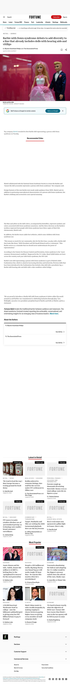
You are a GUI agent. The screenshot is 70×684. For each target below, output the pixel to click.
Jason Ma (52, 580)
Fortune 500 (18, 22)
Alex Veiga (28, 495)
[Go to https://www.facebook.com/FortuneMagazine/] (50, 679)
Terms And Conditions (47, 668)
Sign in (65, 17)
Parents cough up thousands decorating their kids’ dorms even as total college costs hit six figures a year (57, 488)
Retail (6, 33)
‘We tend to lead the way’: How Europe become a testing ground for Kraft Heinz (12, 484)
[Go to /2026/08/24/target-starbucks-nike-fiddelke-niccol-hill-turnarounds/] (35, 508)
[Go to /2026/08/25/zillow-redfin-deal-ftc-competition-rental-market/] (35, 469)
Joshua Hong (9, 535)
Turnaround (30, 519)
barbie (13, 33)
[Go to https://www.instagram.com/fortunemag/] (60, 679)
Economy (50, 562)
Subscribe (56, 17)
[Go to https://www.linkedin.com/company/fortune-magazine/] (56, 679)
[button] (4, 22)
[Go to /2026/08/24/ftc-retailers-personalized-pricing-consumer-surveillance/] (13, 508)
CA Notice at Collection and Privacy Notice (16, 678)
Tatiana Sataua (54, 496)
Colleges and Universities (52, 481)
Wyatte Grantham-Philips (13, 48)
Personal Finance (54, 478)
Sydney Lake (9, 580)
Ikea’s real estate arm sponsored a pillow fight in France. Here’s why (56, 524)
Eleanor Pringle (32, 622)
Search (9, 17)
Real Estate (29, 478)
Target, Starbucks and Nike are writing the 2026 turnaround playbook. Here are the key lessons (35, 525)
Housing (39, 478)
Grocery (13, 517)
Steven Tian (29, 533)
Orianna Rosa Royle (33, 582)
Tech (32, 22)
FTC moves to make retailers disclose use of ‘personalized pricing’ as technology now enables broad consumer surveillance (12, 525)
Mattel (15, 131)
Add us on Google (53, 111)
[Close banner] (63, 111)
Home (4, 22)
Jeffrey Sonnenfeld (33, 531)
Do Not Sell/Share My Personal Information (32, 678)
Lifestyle (47, 22)
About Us (16, 664)
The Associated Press (31, 48)
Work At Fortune (18, 668)
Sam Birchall (9, 491)
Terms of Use (41, 677)
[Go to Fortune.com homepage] (35, 17)
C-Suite (28, 602)
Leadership (39, 22)
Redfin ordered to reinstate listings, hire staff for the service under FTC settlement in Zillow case (34, 485)
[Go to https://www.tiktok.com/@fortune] (63, 679)
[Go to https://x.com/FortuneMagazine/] (53, 679)
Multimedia (63, 22)
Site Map (16, 671)
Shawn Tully (62, 580)
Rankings (55, 22)
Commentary (30, 517)
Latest (10, 22)
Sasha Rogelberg (54, 620)
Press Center (45, 664)
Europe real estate (54, 519)
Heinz (12, 478)
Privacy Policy (5, 678)
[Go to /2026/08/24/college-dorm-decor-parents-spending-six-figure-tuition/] (57, 469)
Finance (26, 22)
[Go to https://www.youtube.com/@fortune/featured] (66, 679)
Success (6, 562)
